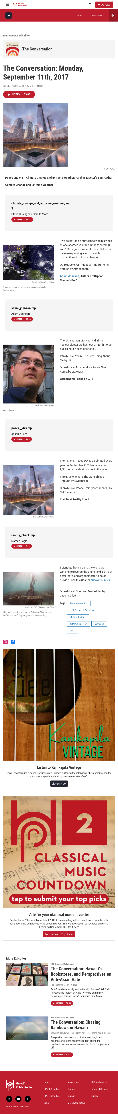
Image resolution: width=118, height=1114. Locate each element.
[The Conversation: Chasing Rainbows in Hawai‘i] (27, 1028)
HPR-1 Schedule (52, 1089)
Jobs (46, 1103)
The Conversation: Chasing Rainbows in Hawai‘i (75, 1024)
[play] (8, 15)
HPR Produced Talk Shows (83, 610)
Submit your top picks (59, 934)
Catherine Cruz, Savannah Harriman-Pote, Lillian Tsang (74, 1033)
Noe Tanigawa (57, 985)
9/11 (72, 630)
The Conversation (37, 49)
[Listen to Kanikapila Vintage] (59, 705)
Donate (105, 4)
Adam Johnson (69, 276)
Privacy (94, 1096)
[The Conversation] (12, 49)
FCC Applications (99, 1082)
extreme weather (78, 624)
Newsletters (73, 1082)
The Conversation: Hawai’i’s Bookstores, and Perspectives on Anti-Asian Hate (81, 974)
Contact (71, 1089)
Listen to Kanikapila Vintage (59, 767)
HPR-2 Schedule (52, 1096)
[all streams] (113, 15)
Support (71, 1096)
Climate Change (78, 617)
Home (47, 1082)
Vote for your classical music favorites (58, 914)
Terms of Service (99, 1089)
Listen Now (59, 783)
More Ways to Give (76, 1103)
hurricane (99, 624)
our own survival (100, 580)
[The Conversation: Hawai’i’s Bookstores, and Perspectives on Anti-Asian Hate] (27, 974)
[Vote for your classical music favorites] (59, 852)
